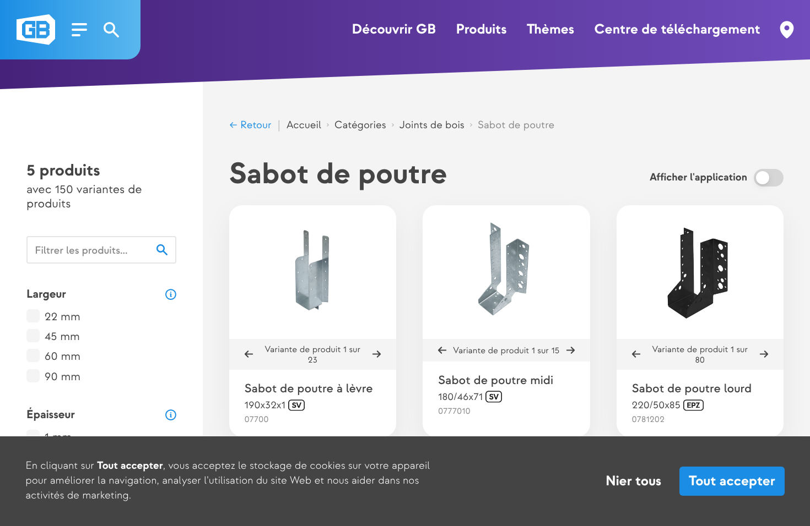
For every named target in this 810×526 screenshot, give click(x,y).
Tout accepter (732, 481)
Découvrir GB (394, 29)
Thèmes (550, 29)
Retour (254, 125)
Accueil (304, 125)
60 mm (62, 357)
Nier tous (633, 481)
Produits (481, 29)
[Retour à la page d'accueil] (36, 29)
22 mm (62, 317)
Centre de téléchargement (677, 29)
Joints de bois (432, 125)
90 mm (62, 377)
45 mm (62, 337)
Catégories (360, 125)
